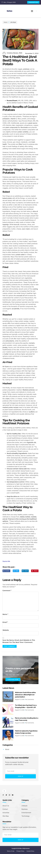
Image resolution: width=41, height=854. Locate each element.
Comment (7, 590)
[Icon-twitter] (6, 795)
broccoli (16, 224)
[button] (32, 11)
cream (7, 398)
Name (5, 614)
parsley (5, 347)
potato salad (20, 254)
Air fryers (6, 366)
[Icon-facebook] (3, 795)
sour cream (26, 229)
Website (6, 630)
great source (32, 123)
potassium (6, 118)
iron (13, 125)
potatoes (26, 69)
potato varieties (23, 132)
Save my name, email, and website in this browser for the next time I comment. (19, 641)
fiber (20, 144)
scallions (32, 412)
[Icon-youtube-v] (12, 795)
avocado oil (20, 295)
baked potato (7, 198)
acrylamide (15, 308)
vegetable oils (31, 442)
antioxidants (10, 341)
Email (5, 622)
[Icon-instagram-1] (9, 795)
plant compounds (12, 127)
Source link (6, 561)
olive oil (35, 211)
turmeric (32, 343)
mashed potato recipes (10, 407)
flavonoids (24, 127)
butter (6, 354)
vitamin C (13, 118)
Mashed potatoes (29, 390)
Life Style (13, 22)
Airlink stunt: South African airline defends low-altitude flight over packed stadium (25, 695)
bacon (20, 460)
